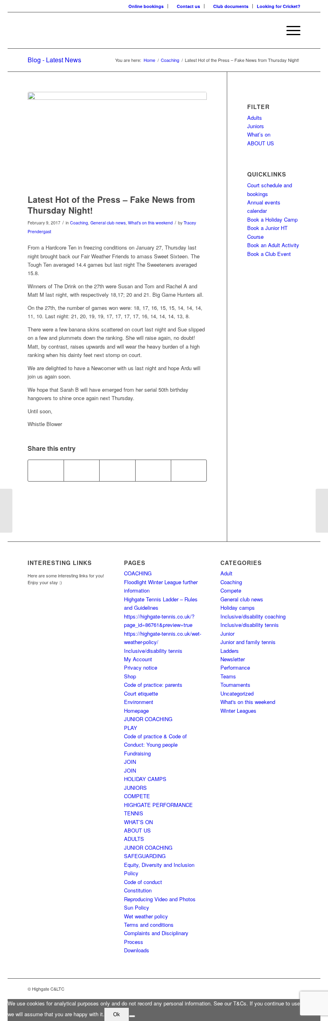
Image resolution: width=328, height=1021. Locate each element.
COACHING (138, 573)
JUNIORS (135, 787)
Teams (228, 676)
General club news (108, 223)
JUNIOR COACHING (148, 719)
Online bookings (146, 6)
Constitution (138, 890)
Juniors (255, 126)
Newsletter (232, 659)
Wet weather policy (146, 916)
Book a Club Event (269, 254)
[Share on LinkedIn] (153, 470)
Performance (235, 667)
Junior (227, 633)
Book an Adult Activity (273, 245)
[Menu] (289, 30)
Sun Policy (136, 907)
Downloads (136, 950)
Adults (254, 117)
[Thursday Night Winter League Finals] (117, 141)
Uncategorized (237, 693)
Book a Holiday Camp (272, 219)
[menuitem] (146, 6)
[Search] (270, 30)
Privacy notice (140, 667)
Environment (138, 702)
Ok (116, 1014)
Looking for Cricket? (278, 6)
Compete (230, 590)
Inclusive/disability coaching (253, 616)
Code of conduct (143, 882)
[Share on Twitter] (81, 470)
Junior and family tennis (248, 642)
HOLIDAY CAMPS (145, 779)
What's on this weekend (150, 223)
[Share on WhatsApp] (117, 470)
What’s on (258, 134)
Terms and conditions (149, 924)
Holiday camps (237, 607)
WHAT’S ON (138, 822)
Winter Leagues (238, 710)
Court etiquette (141, 693)
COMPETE (137, 796)
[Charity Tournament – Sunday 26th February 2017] (322, 511)
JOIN (130, 761)
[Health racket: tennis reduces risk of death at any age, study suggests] (6, 511)
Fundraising (137, 753)
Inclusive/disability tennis (153, 650)
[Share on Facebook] (46, 470)
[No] (132, 1016)
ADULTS (134, 839)
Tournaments (235, 684)
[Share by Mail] (188, 470)
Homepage (136, 710)
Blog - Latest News (54, 59)
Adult (226, 573)
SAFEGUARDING (145, 856)
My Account (138, 659)
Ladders (229, 650)
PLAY (130, 728)
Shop (130, 676)
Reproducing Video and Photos (160, 899)
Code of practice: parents (153, 684)
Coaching (79, 223)
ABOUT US (260, 143)
